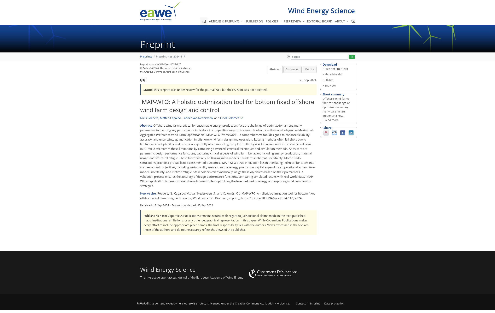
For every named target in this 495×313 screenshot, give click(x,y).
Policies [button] (272, 21)
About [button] (340, 21)
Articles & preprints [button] (224, 21)
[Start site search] (352, 57)
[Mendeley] (326, 133)
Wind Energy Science (321, 10)
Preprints (146, 56)
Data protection (334, 303)
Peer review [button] (293, 21)
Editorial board (319, 21)
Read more (331, 120)
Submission (254, 21)
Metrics (309, 69)
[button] (288, 56)
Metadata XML (333, 74)
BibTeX (328, 80)
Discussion (293, 69)
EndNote (330, 85)
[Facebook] (342, 133)
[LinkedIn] (351, 133)
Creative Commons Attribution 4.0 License (262, 303)
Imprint (315, 303)
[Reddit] (334, 133)
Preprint (329, 69)
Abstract (275, 69)
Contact (301, 303)
